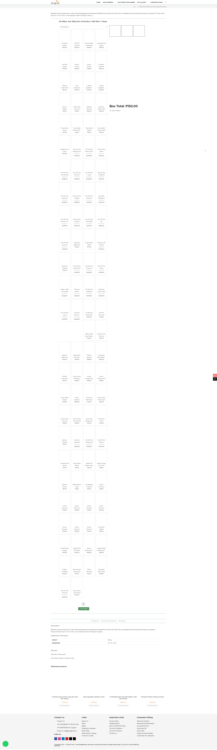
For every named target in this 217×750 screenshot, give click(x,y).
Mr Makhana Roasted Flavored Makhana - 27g (89, 486)
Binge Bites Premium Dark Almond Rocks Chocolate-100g (77, 356)
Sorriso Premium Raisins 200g (89, 528)
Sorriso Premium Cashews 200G (64, 528)
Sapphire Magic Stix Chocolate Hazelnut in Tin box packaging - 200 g (64, 356)
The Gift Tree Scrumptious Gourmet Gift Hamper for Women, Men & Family (65, 174)
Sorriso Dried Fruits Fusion (101, 399)
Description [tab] (95, 615)
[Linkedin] (63, 733)
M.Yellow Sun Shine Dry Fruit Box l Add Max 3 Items (152, 6)
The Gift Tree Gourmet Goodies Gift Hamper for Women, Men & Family (65, 244)
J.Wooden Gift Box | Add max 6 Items (152, 691)
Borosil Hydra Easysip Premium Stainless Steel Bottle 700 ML (64, 550)
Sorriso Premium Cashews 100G (77, 507)
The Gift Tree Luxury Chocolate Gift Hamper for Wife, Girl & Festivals (89, 174)
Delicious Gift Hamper (101, 244)
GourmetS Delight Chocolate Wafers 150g (101, 528)
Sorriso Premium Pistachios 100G (65, 507)
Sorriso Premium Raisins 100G (101, 486)
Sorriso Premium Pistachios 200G (101, 507)
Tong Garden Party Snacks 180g (101, 129)
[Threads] (74, 733)
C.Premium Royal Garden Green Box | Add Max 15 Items (65, 692)
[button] (115, 111)
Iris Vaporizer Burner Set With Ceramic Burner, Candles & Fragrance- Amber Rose (89, 314)
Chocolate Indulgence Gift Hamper (101, 197)
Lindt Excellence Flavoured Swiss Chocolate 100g (77, 87)
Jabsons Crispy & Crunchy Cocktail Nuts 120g (101, 465)
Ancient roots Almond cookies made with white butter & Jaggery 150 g (101, 335)
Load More (84, 603)
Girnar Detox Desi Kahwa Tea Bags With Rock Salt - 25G (77, 592)
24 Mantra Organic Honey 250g (64, 44)
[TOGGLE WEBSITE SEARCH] (165, 2)
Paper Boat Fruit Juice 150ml (76, 108)
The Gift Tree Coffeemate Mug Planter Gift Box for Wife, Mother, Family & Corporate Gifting (89, 441)
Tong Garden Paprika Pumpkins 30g (89, 129)
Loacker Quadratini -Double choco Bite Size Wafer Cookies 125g (101, 87)
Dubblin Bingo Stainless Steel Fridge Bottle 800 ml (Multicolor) (101, 550)
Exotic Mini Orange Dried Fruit (89, 420)
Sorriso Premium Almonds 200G (77, 528)
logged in (61, 652)
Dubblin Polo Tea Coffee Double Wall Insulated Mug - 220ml (77, 550)
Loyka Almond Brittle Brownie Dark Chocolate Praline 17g (64, 465)
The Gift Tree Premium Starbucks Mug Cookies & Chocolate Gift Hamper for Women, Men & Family (65, 592)
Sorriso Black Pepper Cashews (64, 399)
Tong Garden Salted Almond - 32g (89, 244)
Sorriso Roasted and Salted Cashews (101, 378)
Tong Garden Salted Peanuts (77, 465)
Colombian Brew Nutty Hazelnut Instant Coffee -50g (101, 571)
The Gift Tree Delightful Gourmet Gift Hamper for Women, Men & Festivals (101, 174)
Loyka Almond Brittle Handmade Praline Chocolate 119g (101, 44)
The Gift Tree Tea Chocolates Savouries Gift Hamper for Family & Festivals (101, 221)
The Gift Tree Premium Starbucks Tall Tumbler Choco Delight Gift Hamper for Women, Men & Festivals (64, 197)
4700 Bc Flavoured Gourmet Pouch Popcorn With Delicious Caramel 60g (101, 314)
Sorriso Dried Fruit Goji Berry (64, 420)
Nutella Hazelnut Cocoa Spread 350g (89, 356)
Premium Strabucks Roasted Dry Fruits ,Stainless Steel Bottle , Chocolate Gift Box (77, 441)
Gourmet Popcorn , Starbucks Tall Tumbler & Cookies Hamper (77, 314)
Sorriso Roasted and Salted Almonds (89, 378)
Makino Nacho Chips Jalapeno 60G (77, 486)
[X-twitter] (70, 733)
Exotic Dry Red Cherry (89, 399)
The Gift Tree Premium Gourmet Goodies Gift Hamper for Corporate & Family (77, 174)
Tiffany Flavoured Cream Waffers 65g (89, 571)
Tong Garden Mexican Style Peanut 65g (77, 129)
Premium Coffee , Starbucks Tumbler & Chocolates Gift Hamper (77, 291)
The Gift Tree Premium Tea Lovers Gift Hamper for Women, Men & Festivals (65, 221)
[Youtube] (66, 733)
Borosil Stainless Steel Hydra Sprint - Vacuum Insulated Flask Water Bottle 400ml (89, 550)
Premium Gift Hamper (77, 197)
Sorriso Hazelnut (77, 399)
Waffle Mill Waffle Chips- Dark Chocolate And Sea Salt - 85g (89, 465)
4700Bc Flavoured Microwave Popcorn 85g (64, 378)
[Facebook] (55, 733)
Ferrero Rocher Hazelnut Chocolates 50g (89, 66)
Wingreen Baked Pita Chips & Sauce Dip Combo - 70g (77, 244)
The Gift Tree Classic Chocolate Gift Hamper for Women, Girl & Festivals (101, 151)
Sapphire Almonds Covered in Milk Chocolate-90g (89, 108)
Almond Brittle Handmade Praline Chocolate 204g (89, 44)
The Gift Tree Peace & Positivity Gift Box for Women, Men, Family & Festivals (101, 441)
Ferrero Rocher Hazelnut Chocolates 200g (77, 66)
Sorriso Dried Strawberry (77, 377)
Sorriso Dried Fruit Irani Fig (77, 420)
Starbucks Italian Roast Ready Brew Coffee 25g (101, 108)
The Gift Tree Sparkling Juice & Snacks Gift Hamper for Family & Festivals (89, 291)
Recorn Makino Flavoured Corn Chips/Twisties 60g (64, 108)
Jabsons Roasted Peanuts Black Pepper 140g (64, 441)
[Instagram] (59, 733)
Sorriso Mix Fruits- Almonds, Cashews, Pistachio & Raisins (101, 420)
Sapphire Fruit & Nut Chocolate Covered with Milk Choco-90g (65, 151)
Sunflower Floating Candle (65, 267)
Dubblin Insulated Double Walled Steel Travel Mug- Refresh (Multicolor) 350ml (64, 571)
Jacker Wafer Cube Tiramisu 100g (89, 335)
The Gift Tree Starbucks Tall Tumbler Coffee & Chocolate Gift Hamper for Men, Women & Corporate (77, 151)
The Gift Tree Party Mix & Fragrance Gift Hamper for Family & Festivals (77, 267)
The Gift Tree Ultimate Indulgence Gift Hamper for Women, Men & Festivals (77, 221)
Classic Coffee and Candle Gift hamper (65, 291)
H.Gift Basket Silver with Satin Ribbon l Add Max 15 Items (123, 692)
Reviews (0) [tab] (122, 615)
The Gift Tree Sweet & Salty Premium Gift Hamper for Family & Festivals (89, 151)
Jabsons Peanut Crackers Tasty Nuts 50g (64, 486)
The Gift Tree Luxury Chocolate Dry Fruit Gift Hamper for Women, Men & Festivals (64, 314)
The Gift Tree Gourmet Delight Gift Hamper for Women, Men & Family (89, 197)
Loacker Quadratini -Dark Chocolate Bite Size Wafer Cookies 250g (89, 87)
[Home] (134, 6)
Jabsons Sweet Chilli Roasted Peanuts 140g (64, 87)
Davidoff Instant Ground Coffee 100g (64, 66)
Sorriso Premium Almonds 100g (89, 507)
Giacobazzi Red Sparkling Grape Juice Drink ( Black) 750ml (101, 356)
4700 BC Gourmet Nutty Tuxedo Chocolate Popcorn (77, 44)
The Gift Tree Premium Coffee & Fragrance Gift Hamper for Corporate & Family (89, 267)
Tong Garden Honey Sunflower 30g (64, 129)
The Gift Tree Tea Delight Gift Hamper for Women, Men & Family (89, 221)
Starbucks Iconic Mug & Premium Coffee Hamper (101, 291)
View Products (64, 700)
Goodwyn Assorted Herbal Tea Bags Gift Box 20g (101, 66)
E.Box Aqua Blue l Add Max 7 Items (94, 691)
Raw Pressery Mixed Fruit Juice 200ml (77, 571)
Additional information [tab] (109, 615)
